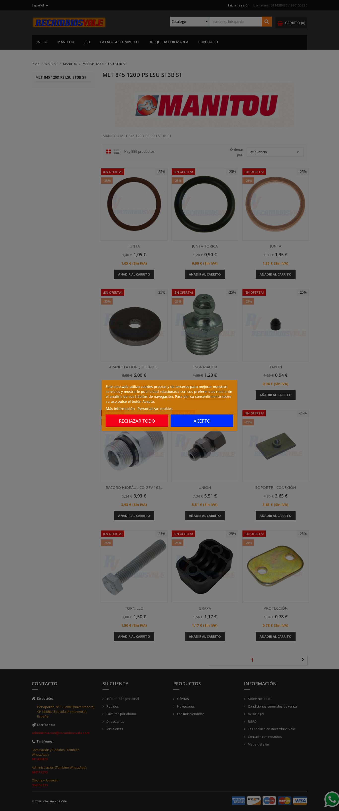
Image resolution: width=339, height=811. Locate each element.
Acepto (202, 421)
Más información (120, 408)
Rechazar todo (137, 421)
